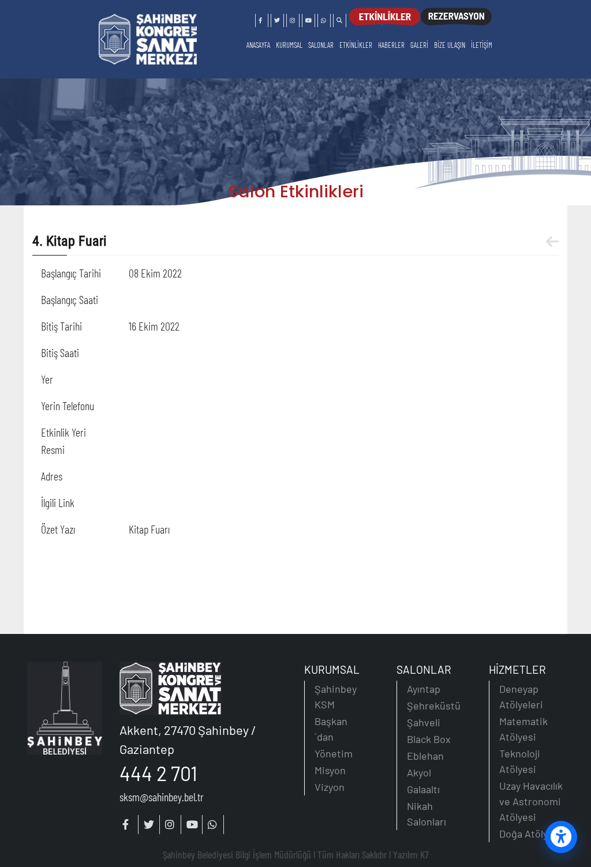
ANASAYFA (258, 45)
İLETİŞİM (481, 45)
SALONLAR (321, 45)
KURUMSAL (289, 45)
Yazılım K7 (411, 854)
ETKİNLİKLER (355, 45)
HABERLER (391, 45)
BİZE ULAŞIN (449, 45)
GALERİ (419, 45)
